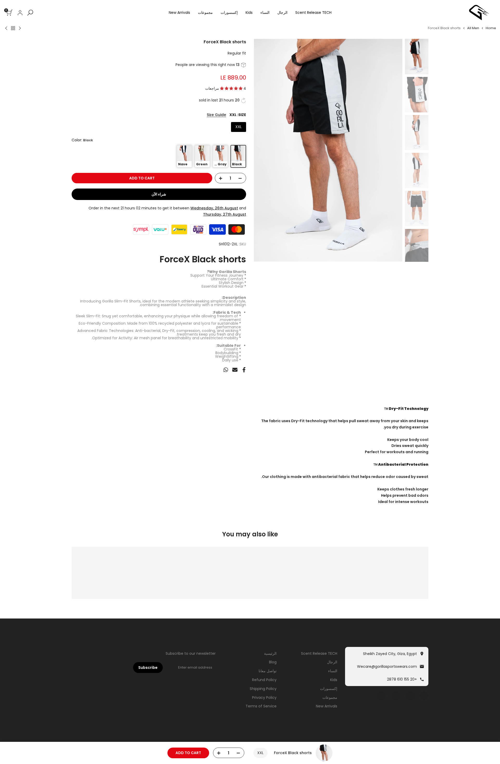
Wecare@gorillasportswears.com (387, 666)
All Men (473, 28)
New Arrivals (326, 706)
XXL (238, 126)
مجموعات (329, 697)
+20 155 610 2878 (402, 679)
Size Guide (216, 114)
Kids (333, 679)
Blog (273, 662)
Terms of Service (261, 706)
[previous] (392, 150)
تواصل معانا (268, 671)
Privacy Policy (264, 697)
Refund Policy (264, 679)
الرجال (332, 662)
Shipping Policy (263, 688)
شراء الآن (159, 194)
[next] (264, 150)
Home (491, 28)
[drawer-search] (30, 13)
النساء (332, 671)
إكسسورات (328, 688)
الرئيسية (270, 653)
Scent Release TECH (319, 653)
